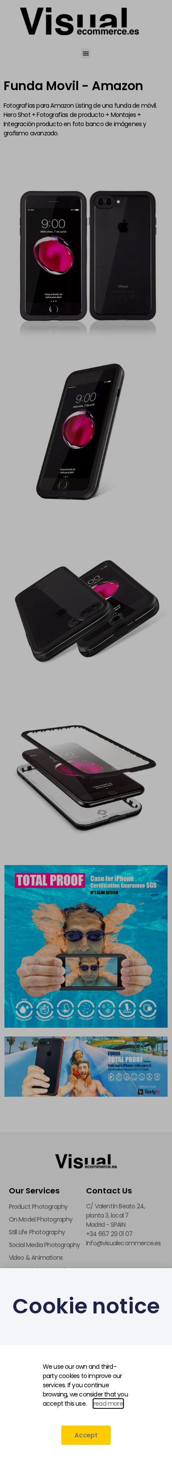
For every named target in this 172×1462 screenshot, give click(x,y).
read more (108, 1403)
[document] (86, 731)
